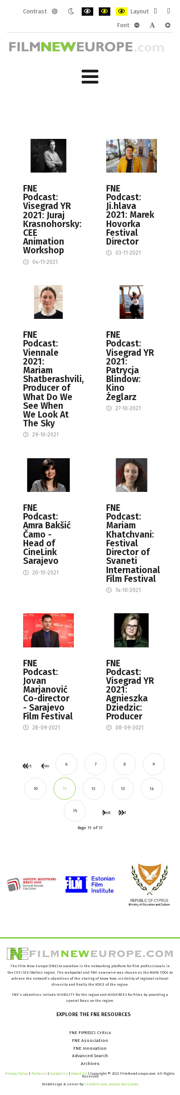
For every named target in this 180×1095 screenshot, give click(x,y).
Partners (39, 1073)
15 (75, 810)
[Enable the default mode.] (54, 11)
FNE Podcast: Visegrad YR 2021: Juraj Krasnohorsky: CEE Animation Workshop (48, 219)
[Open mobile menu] (90, 77)
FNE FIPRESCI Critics (90, 1032)
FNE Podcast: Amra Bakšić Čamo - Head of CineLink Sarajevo (47, 534)
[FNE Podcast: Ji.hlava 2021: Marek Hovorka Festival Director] (131, 155)
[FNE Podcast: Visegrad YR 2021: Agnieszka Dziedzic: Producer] (131, 630)
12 (93, 788)
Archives (90, 1063)
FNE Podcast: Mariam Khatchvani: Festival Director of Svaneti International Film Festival (131, 543)
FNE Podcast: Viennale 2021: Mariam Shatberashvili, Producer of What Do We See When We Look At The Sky (48, 379)
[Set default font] (152, 25)
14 (152, 788)
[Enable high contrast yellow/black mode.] (121, 11)
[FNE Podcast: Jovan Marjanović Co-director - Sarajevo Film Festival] (48, 630)
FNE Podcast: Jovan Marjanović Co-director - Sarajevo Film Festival (48, 690)
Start (25, 765)
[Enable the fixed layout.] (155, 11)
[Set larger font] (167, 25)
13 (123, 788)
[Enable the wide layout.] (168, 11)
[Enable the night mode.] (71, 11)
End (120, 812)
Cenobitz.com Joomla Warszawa (111, 1084)
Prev (42, 765)
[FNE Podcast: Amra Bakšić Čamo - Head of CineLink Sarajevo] (48, 475)
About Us (79, 1073)
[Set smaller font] (137, 25)
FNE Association (90, 1040)
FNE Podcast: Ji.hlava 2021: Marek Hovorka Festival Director (130, 215)
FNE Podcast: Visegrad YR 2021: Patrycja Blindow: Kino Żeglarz (130, 365)
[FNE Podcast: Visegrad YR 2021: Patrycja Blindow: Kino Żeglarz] (131, 302)
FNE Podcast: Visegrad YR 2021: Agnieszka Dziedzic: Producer (130, 690)
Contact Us (59, 1073)
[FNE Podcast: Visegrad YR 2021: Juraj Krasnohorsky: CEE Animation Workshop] (48, 155)
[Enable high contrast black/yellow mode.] (104, 11)
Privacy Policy (16, 1073)
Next (103, 812)
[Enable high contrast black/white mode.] (87, 11)
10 (35, 788)
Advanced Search (90, 1056)
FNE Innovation (90, 1048)
